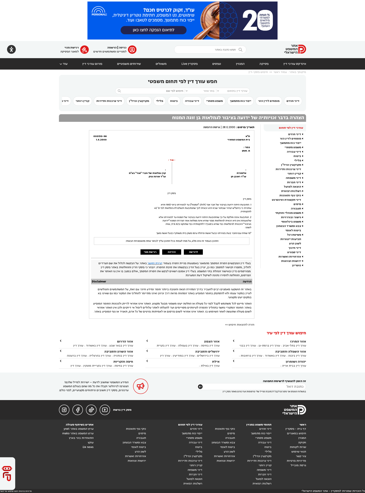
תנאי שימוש (298, 452)
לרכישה (193, 252)
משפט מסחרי (214, 101)
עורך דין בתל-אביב (294, 346)
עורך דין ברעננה (77, 356)
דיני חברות (294, 182)
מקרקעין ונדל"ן (139, 101)
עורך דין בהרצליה (100, 356)
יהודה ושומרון (296, 361)
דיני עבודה (192, 101)
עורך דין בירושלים (208, 356)
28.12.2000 (228, 127)
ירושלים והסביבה (207, 351)
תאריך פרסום (245, 127)
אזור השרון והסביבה (118, 351)
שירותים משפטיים (129, 64)
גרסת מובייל (298, 465)
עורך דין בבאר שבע (121, 346)
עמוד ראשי (280, 72)
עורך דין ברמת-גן (269, 346)
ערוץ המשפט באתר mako (78, 433)
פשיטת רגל (294, 235)
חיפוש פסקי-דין (258, 72)
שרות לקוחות (298, 447)
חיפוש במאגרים (296, 433)
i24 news (88, 447)
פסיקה (264, 64)
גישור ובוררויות (291, 217)
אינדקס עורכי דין (294, 64)
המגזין (240, 64)
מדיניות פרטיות (296, 461)
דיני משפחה (293, 178)
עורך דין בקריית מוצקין (97, 366)
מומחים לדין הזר (268, 101)
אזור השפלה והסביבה (290, 351)
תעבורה (296, 209)
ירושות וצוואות (291, 261)
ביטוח (174, 101)
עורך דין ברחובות (251, 356)
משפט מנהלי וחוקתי (288, 213)
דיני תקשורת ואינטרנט (286, 200)
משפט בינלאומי (291, 222)
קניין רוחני (82, 101)
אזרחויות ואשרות (290, 257)
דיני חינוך (294, 248)
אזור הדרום (125, 341)
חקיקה (302, 443)
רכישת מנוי (71, 48)
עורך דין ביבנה (297, 356)
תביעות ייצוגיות (290, 239)
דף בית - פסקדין (295, 429)
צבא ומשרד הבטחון (288, 226)
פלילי (159, 101)
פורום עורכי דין (92, 64)
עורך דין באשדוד (275, 356)
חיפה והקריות (123, 361)
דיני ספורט (294, 252)
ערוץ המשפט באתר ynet (79, 429)
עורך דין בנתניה (123, 356)
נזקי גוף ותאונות (290, 195)
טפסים (216, 64)
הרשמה (112, 48)
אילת (216, 361)
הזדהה (172, 252)
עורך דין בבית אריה (294, 366)
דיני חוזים (292, 101)
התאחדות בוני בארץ (81, 438)
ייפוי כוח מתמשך (240, 101)
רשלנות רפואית (291, 191)
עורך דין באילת (210, 366)
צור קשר (301, 456)
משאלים (161, 64)
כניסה (122, 48)
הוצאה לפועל (292, 187)
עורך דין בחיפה (210, 346)
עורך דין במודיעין (183, 356)
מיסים (297, 204)
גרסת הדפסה (211, 127)
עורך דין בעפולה (187, 346)
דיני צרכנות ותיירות (109, 101)
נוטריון (296, 265)
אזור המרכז (298, 341)
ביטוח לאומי (293, 230)
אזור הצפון (212, 341)
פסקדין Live (189, 64)
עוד (63, 64)
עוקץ (91, 443)
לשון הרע (295, 244)
